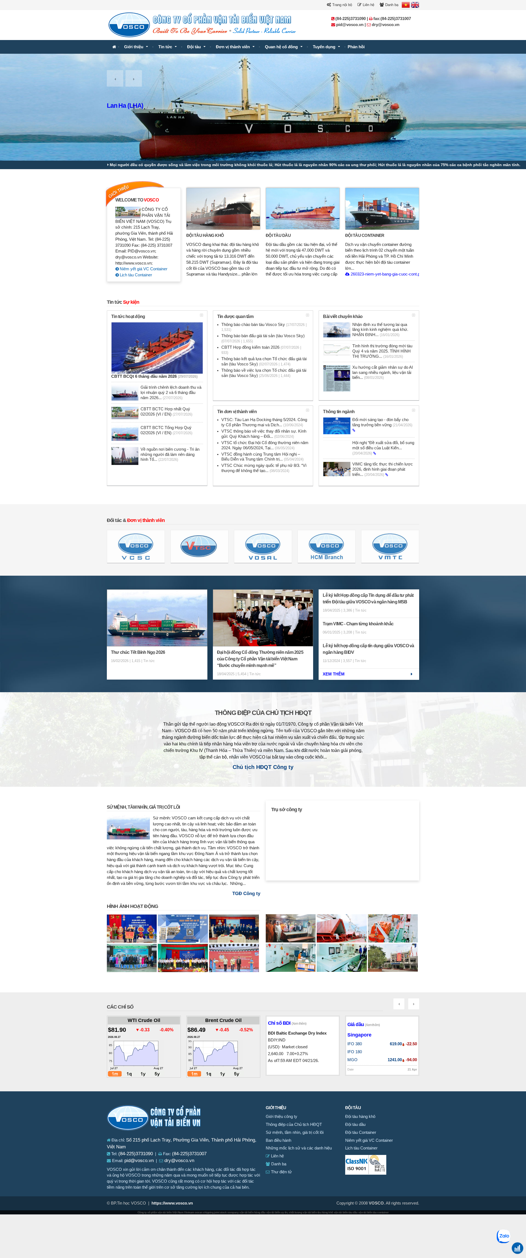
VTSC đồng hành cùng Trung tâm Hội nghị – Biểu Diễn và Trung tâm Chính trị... (262, 457)
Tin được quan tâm (235, 316)
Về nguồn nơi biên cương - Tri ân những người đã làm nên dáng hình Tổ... (170, 454)
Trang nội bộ (341, 5)
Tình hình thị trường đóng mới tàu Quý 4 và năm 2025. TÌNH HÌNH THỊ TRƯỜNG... (382, 351)
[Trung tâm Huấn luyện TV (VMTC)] (390, 546)
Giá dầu (363, 1024)
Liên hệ (368, 5)
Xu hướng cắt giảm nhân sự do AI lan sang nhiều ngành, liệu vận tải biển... (382, 372)
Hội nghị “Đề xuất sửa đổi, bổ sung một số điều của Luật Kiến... (383, 448)
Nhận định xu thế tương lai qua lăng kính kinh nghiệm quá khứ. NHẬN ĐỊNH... (380, 329)
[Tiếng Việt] (406, 5)
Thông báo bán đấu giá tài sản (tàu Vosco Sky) (263, 338)
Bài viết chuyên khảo (342, 316)
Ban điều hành (278, 1140)
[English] (415, 5)
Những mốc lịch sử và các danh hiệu (299, 1148)
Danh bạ (391, 5)
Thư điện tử (281, 1172)
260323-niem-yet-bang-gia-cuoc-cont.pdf (386, 274)
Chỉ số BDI (287, 1023)
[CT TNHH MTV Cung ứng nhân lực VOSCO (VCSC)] (136, 546)
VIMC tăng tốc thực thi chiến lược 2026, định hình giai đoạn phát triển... (382, 469)
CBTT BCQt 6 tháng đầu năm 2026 (154, 376)
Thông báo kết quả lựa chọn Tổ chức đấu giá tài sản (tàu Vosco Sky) (264, 361)
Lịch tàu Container (135, 275)
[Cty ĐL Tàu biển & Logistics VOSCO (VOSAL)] (263, 546)
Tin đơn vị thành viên (237, 411)
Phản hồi (356, 47)
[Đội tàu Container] (382, 208)
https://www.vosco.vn (172, 1203)
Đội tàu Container (364, 235)
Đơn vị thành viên (233, 47)
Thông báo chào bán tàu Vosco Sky (264, 327)
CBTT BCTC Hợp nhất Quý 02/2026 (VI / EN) (166, 411)
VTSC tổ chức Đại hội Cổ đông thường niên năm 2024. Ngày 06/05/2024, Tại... (264, 445)
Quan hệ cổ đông (281, 47)
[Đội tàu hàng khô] (223, 208)
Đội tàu (194, 47)
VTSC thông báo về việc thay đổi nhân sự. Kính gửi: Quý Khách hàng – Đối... (263, 434)
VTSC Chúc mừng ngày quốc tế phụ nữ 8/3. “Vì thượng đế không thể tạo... (264, 468)
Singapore (359, 1035)
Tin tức (165, 47)
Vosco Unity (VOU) (132, 105)
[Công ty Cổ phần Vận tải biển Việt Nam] (114, 47)
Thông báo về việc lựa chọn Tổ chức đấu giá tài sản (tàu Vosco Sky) (263, 373)
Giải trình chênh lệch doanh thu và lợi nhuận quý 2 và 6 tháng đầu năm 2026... (171, 392)
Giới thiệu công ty (281, 1116)
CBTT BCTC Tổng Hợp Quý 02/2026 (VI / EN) (166, 430)
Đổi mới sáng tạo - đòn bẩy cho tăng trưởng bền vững (382, 422)
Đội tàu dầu (278, 235)
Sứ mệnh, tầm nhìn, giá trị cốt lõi (143, 807)
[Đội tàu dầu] (303, 208)
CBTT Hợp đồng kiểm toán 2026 (261, 350)
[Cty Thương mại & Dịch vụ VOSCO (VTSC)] (199, 546)
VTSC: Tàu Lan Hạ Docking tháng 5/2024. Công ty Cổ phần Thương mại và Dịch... (264, 422)
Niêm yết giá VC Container (143, 269)
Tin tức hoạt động (128, 316)
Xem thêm (334, 674)
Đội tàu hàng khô (205, 235)
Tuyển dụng (324, 47)
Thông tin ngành (339, 411)
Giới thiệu (133, 47)
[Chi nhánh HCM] (327, 546)
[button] (115, 78)
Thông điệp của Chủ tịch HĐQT (263, 712)
